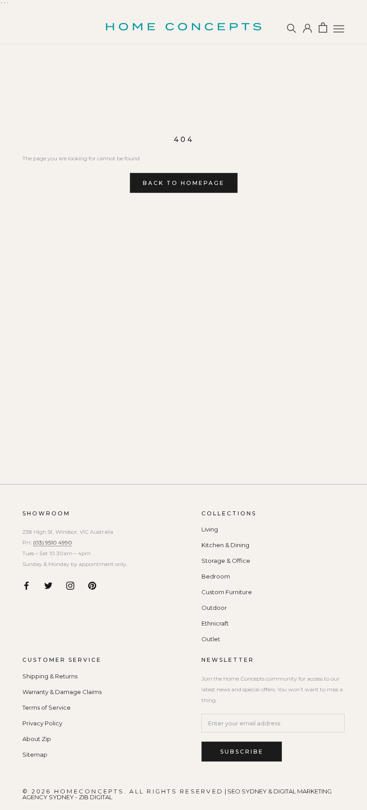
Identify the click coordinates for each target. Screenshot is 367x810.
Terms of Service (46, 708)
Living (209, 529)
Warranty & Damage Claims (62, 692)
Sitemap (34, 755)
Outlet (210, 639)
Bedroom (215, 576)
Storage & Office (225, 561)
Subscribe (242, 751)
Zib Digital (95, 797)
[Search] (291, 27)
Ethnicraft (215, 623)
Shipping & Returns (49, 676)
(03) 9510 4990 (52, 542)
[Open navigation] (338, 29)
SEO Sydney (247, 791)
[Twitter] (48, 585)
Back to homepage (184, 183)
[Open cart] (323, 27)
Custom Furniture (226, 592)
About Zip (36, 739)
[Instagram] (70, 585)
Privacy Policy (42, 723)
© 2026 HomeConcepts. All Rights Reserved (122, 791)
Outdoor (214, 608)
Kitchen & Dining (225, 545)
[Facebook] (26, 585)
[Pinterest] (92, 585)
